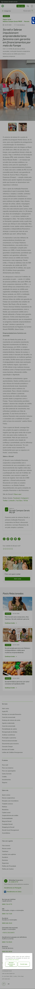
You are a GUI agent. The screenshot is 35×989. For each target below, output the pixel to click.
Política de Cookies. (14, 959)
